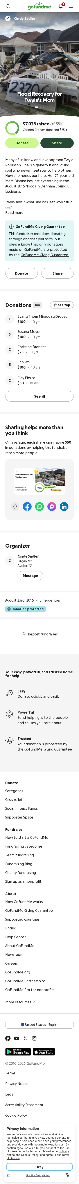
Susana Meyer (29, 332)
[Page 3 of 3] (43, 107)
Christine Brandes (32, 347)
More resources (18, 1002)
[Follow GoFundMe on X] (25, 1038)
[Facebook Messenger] (51, 506)
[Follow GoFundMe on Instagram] (34, 1038)
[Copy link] (15, 506)
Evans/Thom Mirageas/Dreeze (43, 316)
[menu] (71, 6)
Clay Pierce (26, 378)
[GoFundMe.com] (39, 6)
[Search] (8, 6)
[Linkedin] (64, 506)
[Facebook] (27, 506)
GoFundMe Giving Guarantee (48, 749)
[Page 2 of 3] (40, 107)
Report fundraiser (42, 634)
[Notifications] (60, 6)
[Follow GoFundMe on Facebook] (8, 1038)
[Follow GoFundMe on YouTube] (16, 1038)
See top (64, 305)
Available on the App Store (44, 1052)
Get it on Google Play (18, 1052)
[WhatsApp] (39, 506)
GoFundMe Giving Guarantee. (45, 255)
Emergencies (50, 600)
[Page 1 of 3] (36, 107)
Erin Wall (24, 362)
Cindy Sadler (28, 556)
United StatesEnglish (41, 1024)
